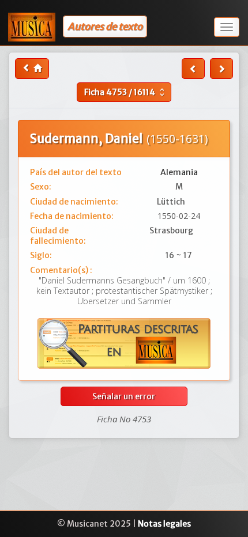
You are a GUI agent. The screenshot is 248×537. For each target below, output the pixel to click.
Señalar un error (123, 396)
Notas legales (164, 524)
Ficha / (125, 92)
